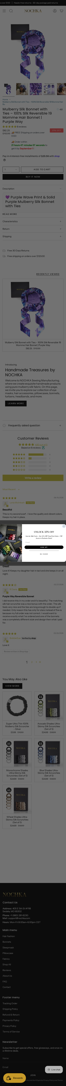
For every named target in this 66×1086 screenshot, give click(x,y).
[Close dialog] (64, 526)
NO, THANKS (44, 554)
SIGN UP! (44, 547)
